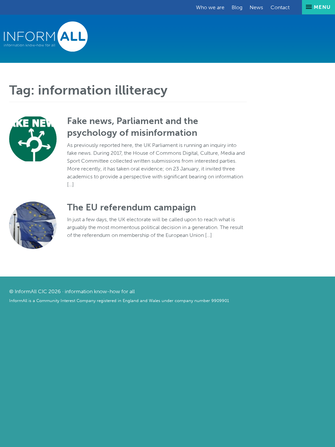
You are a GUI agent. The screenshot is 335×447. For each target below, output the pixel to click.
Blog (237, 7)
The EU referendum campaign (131, 207)
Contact (280, 7)
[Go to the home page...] (46, 36)
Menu (321, 7)
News (256, 7)
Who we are (210, 7)
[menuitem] (210, 7)
